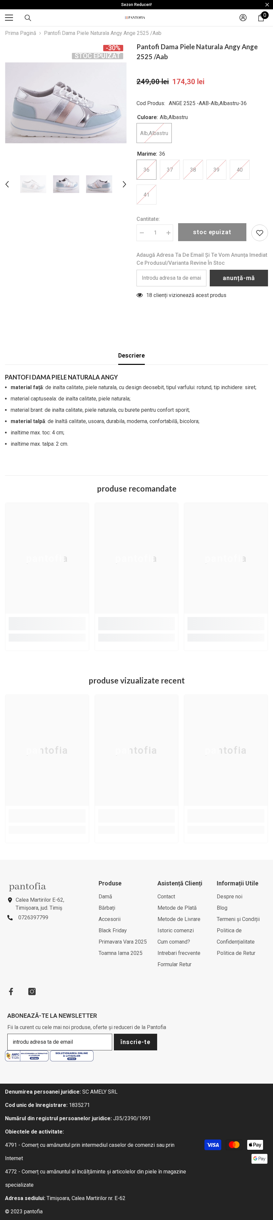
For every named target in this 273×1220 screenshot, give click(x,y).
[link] (47, 623)
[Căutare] (28, 18)
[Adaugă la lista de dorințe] (259, 233)
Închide (267, 4)
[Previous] (7, 184)
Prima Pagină (20, 33)
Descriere (131, 355)
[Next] (125, 184)
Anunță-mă (239, 277)
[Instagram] (32, 991)
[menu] (9, 18)
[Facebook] (11, 991)
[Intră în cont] (243, 17)
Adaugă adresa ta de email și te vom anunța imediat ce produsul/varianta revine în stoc (201, 259)
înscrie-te (135, 1041)
